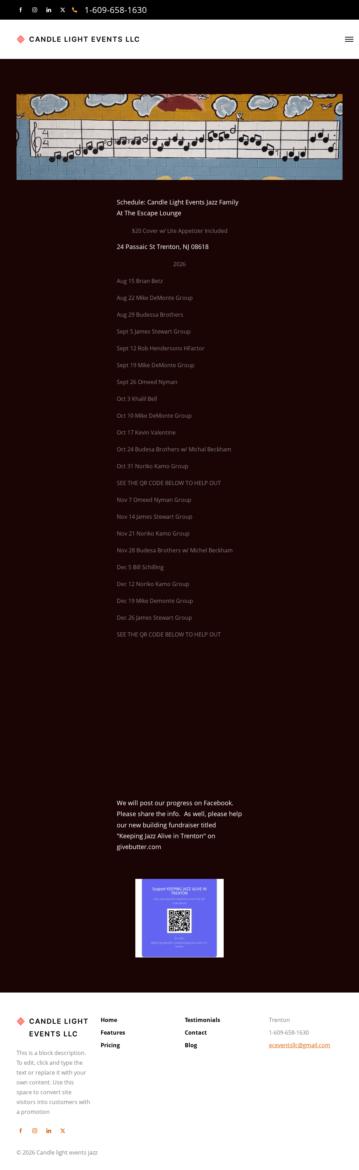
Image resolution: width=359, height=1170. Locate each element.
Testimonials (202, 1020)
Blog (191, 1045)
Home (109, 1020)
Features (113, 1032)
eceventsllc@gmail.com (299, 1045)
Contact (196, 1032)
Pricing (110, 1045)
